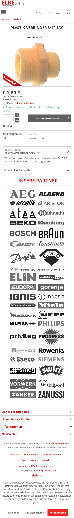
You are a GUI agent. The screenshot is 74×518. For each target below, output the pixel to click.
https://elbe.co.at (48, 470)
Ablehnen (13, 512)
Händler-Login (31, 454)
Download (15, 454)
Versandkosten (58, 443)
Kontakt (46, 460)
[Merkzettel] (47, 12)
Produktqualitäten (52, 454)
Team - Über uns (29, 460)
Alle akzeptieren (34, 512)
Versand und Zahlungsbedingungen (37, 466)
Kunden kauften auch (17, 170)
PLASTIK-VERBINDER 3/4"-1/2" (22, 151)
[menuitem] (4, 12)
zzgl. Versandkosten (24, 103)
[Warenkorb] (68, 12)
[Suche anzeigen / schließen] (37, 12)
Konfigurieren (58, 512)
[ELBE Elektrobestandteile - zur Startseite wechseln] (13, 3)
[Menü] (4, 12)
